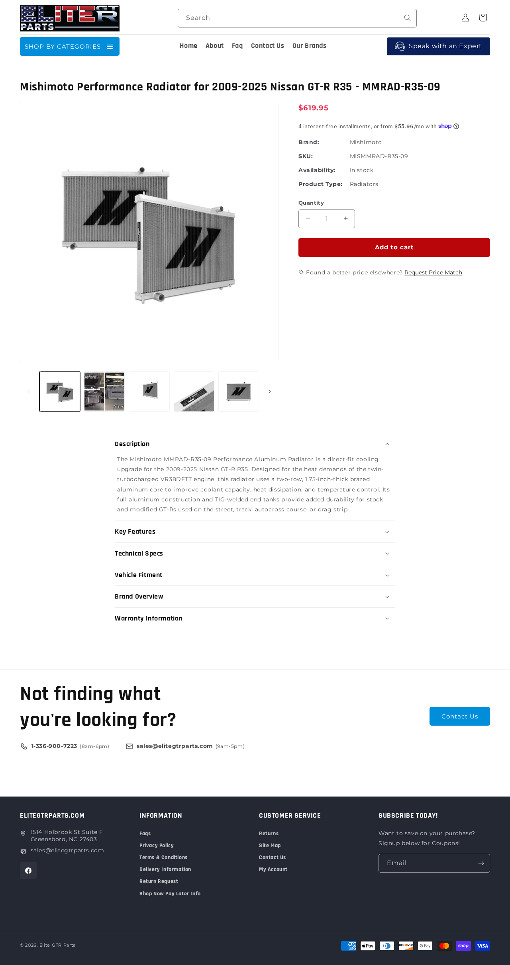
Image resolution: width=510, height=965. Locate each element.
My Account (273, 869)
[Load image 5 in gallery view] (238, 391)
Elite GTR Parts (57, 945)
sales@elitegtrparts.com (67, 850)
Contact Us (459, 716)
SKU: (305, 155)
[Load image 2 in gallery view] (104, 391)
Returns (269, 833)
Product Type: (320, 183)
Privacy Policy (156, 845)
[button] (255, 443)
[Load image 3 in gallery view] (149, 391)
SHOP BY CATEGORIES (63, 46)
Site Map (270, 845)
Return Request (158, 881)
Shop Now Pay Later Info (170, 893)
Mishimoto (366, 141)
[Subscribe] (481, 863)
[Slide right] (270, 391)
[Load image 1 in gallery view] (59, 391)
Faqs (145, 833)
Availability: (316, 169)
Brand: (309, 141)
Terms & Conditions (163, 857)
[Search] (407, 18)
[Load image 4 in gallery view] (194, 391)
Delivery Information (165, 869)
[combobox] (297, 18)
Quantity (311, 202)
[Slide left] (28, 391)
